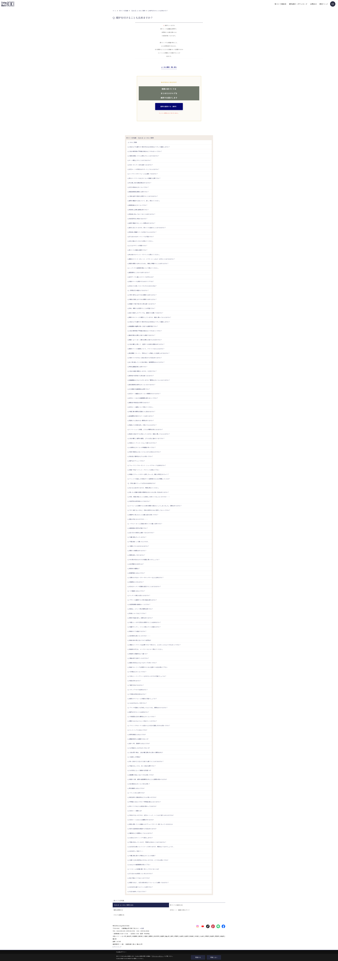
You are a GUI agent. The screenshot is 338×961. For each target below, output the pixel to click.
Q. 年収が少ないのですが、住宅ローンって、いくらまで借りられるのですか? (150, 815)
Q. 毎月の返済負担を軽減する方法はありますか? (142, 829)
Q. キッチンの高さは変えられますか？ (139, 595)
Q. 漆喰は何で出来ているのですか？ (138, 658)
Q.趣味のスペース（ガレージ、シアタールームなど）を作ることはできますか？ (151, 259)
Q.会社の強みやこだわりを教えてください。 (141, 241)
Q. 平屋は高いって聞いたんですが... (138, 542)
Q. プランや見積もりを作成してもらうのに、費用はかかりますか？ (148, 707)
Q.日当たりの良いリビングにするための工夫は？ (142, 286)
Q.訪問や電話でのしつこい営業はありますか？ (141, 223)
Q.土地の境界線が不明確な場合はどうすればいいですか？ (145, 151)
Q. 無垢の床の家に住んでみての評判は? (139, 640)
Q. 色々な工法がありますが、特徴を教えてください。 (144, 488)
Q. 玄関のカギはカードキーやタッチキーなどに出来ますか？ (146, 577)
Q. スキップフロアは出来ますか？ (138, 690)
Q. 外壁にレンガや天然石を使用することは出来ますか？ (144, 622)
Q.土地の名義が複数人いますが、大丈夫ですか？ (142, 371)
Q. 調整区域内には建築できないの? (138, 739)
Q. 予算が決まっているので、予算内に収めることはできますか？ (147, 842)
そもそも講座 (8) (119, 915)
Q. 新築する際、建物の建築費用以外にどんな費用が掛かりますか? (147, 779)
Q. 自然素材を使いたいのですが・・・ (139, 636)
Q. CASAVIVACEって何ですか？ (137, 703)
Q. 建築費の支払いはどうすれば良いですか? (141, 775)
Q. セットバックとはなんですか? (137, 730)
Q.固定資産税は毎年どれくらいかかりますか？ (141, 385)
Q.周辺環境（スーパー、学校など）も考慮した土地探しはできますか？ (149, 353)
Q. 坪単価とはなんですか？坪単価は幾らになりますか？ (144, 802)
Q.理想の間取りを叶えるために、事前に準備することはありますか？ (148, 263)
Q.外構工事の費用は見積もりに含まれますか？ (141, 411)
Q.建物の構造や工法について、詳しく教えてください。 (144, 201)
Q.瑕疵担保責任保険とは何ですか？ (138, 192)
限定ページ (324, 4)
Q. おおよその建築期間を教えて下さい (139, 864)
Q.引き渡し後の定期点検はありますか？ (139, 183)
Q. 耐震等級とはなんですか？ (136, 573)
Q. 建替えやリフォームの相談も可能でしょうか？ (142, 699)
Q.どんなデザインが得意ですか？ (137, 245)
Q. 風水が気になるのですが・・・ (138, 519)
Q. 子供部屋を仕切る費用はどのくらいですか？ (142, 716)
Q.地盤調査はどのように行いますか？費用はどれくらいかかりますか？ (149, 380)
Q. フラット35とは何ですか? (136, 793)
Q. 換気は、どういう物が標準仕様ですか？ (140, 609)
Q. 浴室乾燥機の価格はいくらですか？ (139, 604)
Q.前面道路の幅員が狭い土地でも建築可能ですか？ (143, 326)
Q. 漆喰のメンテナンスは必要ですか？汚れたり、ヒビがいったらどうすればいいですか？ (154, 645)
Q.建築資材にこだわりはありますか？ (139, 272)
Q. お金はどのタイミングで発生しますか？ (140, 838)
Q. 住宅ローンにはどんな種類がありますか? (141, 820)
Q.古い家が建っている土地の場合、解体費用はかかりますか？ (146, 362)
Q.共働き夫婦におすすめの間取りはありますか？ (142, 299)
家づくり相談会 (280, 4)
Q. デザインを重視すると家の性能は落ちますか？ (142, 600)
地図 (142, 928)
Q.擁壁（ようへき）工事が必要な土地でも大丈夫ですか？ (145, 340)
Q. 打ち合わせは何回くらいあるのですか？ (140, 873)
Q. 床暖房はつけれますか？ (136, 582)
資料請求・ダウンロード (298, 4)
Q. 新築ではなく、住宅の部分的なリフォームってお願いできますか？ (148, 882)
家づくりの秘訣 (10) (176, 905)
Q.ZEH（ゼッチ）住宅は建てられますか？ (140, 165)
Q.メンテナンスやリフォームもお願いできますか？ (143, 174)
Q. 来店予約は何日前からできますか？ (139, 501)
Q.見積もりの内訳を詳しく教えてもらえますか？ (142, 425)
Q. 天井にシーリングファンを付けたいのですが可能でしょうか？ (147, 676)
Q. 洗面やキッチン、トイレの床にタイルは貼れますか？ (144, 627)
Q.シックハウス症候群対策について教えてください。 (143, 268)
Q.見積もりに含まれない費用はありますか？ (141, 420)
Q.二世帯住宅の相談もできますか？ (138, 290)
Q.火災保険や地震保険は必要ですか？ (139, 389)
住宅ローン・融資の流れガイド (180, 910)
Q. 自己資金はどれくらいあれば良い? (139, 784)
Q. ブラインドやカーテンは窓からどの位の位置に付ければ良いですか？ (149, 725)
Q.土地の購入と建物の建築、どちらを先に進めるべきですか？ (146, 438)
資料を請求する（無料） (169, 106)
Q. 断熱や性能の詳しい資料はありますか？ (140, 618)
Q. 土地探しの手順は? (134, 757)
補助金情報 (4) (118, 910)
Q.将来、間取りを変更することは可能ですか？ (141, 308)
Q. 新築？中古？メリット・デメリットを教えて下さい (143, 470)
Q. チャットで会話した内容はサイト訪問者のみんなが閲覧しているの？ (149, 479)
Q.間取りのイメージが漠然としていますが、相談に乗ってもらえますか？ (149, 317)
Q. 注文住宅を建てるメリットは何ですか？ (140, 887)
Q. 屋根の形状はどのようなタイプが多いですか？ (142, 663)
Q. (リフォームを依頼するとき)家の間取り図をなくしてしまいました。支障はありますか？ (155, 506)
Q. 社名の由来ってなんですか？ (137, 891)
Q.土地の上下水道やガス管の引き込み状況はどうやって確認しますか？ (149, 147)
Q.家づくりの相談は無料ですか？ (137, 250)
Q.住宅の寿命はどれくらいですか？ (138, 187)
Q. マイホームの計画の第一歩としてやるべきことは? (143, 869)
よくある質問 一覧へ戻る (169, 67)
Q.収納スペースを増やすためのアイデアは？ (141, 281)
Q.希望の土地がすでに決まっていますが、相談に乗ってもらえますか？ (149, 434)
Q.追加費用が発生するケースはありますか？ (141, 416)
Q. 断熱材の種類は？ (134, 568)
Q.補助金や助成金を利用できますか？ (139, 402)
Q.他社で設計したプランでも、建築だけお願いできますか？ (145, 313)
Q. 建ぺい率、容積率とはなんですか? (139, 743)
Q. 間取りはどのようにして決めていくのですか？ (142, 721)
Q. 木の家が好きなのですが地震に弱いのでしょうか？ (144, 559)
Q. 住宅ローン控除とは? (135, 811)
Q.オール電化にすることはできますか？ (139, 160)
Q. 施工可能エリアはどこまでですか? (139, 878)
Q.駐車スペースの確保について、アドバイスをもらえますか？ (146, 349)
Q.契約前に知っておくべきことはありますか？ (141, 214)
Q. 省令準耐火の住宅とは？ (136, 564)
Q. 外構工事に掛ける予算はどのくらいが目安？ (142, 856)
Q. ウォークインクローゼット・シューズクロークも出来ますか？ (147, 465)
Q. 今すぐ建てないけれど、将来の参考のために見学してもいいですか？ (149, 510)
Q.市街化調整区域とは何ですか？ (137, 367)
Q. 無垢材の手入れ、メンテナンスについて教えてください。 (146, 649)
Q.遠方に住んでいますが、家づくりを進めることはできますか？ (147, 228)
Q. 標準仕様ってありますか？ (136, 555)
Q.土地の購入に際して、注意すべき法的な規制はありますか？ (146, 344)
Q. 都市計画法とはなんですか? (137, 734)
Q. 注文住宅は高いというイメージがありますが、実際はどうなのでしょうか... (151, 847)
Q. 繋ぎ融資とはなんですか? (136, 788)
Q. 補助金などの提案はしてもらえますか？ (140, 833)
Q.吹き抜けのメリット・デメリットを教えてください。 (144, 254)
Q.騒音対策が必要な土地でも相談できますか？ (141, 335)
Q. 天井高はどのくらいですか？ (137, 672)
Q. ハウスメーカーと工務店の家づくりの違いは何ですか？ (145, 524)
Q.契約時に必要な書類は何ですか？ (138, 210)
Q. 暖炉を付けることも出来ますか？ (138, 712)
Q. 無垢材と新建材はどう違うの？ (138, 654)
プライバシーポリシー (157, 956)
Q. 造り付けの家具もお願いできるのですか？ (141, 533)
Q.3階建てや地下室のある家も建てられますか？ (142, 304)
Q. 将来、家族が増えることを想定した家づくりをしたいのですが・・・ (149, 497)
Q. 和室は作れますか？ (134, 681)
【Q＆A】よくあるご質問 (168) (123, 905)
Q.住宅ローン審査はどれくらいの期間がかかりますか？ (144, 393)
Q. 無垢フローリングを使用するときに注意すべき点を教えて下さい (148, 667)
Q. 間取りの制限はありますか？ (137, 550)
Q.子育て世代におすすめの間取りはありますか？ (142, 295)
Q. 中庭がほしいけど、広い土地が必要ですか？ (142, 766)
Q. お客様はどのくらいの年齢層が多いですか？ (142, 447)
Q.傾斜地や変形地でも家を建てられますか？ (141, 376)
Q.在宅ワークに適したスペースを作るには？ (141, 277)
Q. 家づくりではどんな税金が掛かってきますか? (142, 806)
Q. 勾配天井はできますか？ (136, 685)
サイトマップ (117, 947)
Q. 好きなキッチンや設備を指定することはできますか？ (144, 586)
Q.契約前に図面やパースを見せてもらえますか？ (142, 232)
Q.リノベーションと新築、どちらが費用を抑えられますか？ (145, 429)
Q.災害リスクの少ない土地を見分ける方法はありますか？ (145, 358)
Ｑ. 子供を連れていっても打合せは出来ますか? (141, 483)
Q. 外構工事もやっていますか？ (137, 537)
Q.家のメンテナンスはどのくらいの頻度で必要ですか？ (144, 178)
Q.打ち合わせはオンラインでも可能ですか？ (141, 236)
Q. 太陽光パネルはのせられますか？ (138, 546)
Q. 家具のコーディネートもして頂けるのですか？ (142, 443)
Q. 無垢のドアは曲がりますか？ (137, 631)
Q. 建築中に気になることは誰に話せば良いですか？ (143, 515)
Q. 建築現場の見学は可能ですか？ (138, 528)
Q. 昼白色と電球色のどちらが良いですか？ (140, 456)
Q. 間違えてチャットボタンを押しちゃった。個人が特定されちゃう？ (148, 474)
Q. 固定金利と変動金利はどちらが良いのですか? (142, 797)
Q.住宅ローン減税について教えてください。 (141, 407)
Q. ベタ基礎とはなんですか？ (136, 591)
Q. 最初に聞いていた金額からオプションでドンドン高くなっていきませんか (150, 824)
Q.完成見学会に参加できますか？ (137, 219)
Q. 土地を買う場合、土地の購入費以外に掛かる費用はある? (145, 752)
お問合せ (313, 4)
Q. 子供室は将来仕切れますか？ (137, 694)
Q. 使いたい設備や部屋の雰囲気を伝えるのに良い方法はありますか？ (148, 492)
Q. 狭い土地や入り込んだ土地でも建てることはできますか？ (146, 761)
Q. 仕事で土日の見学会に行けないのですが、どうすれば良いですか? (148, 860)
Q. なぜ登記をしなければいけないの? (139, 748)
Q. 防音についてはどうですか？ (137, 613)
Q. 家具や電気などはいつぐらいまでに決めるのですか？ (144, 452)
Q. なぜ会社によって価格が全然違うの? (139, 770)
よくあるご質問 (132, 142)
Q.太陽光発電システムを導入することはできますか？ (143, 156)
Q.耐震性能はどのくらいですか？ (137, 205)
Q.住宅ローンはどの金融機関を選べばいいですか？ (143, 398)
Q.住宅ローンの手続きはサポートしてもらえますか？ (143, 169)
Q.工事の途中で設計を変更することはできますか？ (143, 196)
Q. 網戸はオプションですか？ (136, 461)
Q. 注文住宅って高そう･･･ (135, 851)
